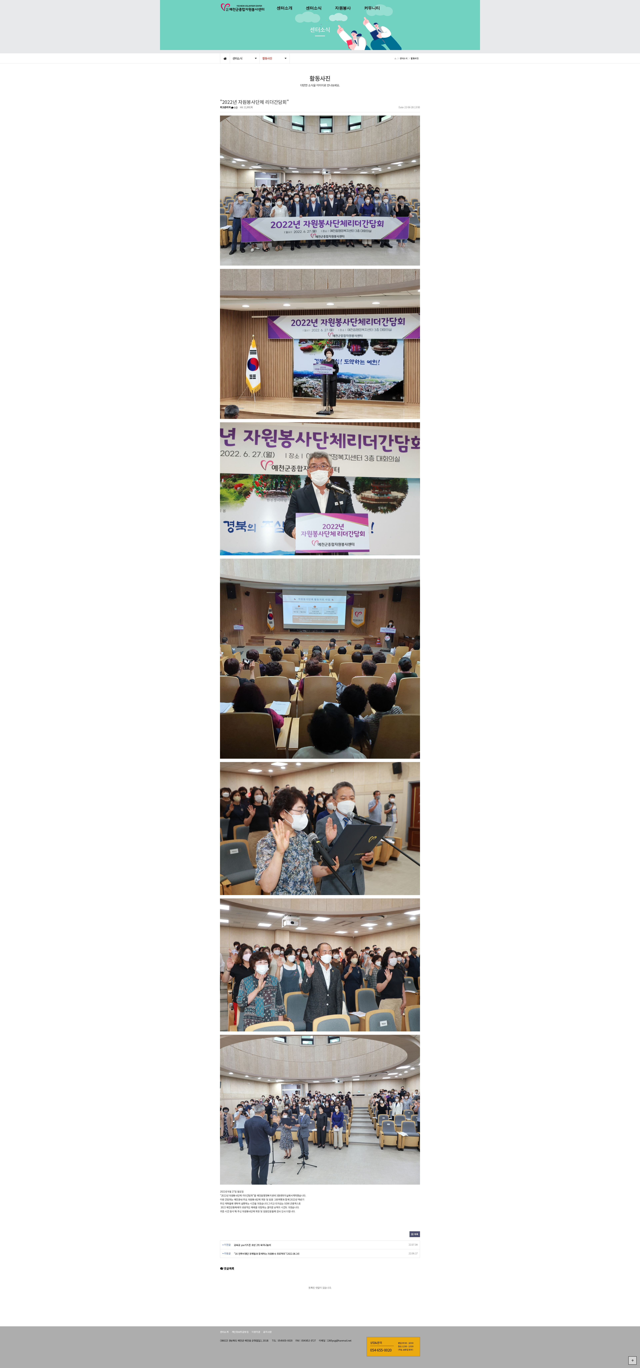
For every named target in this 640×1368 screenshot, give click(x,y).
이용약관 (256, 1331)
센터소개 (284, 8)
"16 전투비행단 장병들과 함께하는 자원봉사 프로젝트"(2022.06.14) (267, 1253)
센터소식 (314, 8)
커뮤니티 (372, 8)
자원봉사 (343, 8)
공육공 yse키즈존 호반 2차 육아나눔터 (252, 1245)
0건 (236, 107)
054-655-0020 (381, 1349)
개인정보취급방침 (240, 1331)
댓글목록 (228, 1268)
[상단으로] (632, 1360)
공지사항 (267, 1331)
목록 (416, 1234)
